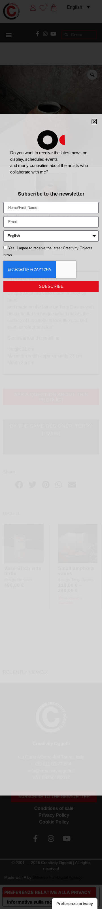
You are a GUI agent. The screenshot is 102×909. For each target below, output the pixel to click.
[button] (94, 121)
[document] (51, 454)
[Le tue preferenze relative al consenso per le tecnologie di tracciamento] (74, 903)
